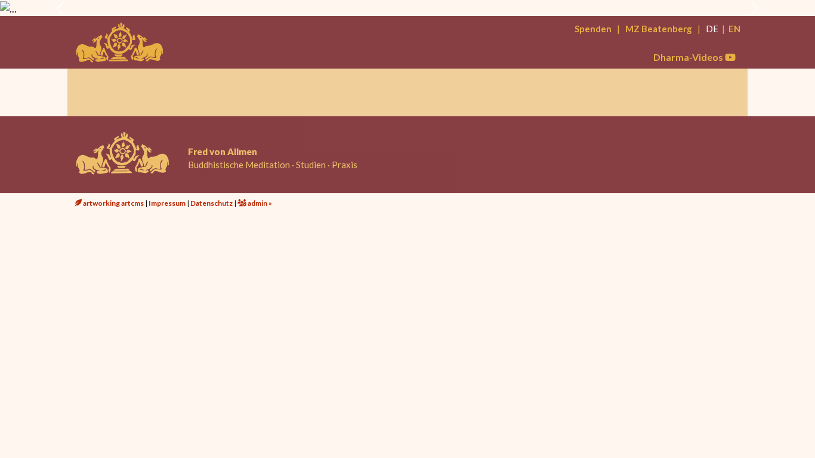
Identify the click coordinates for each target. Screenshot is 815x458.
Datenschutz (211, 203)
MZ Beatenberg (658, 28)
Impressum (167, 203)
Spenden (593, 28)
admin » (259, 203)
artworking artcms (113, 203)
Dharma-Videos (689, 57)
